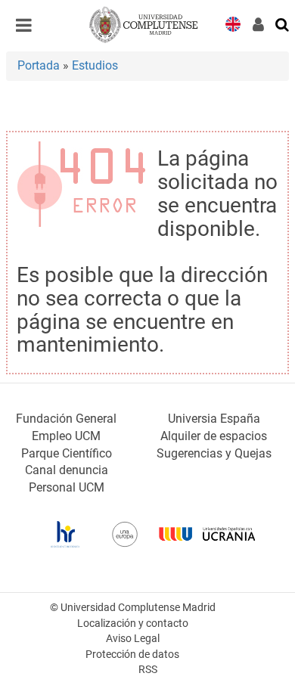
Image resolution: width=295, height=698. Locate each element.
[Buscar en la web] (283, 23)
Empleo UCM (66, 436)
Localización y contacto (132, 623)
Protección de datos (132, 654)
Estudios (95, 65)
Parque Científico (66, 453)
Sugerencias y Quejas (214, 453)
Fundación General (66, 418)
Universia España (214, 418)
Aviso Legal (133, 638)
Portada (38, 65)
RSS (147, 669)
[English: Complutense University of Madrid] (233, 23)
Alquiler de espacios (213, 436)
